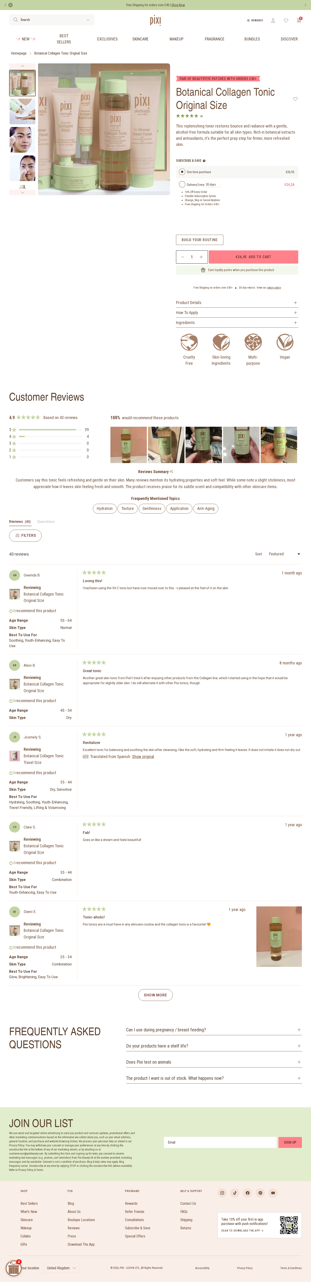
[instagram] (222, 1192)
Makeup (177, 39)
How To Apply (187, 312)
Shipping (186, 1220)
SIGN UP (290, 1142)
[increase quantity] (201, 257)
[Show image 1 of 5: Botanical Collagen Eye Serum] (22, 83)
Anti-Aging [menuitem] (205, 508)
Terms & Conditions (291, 1268)
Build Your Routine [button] (199, 240)
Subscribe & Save (137, 1228)
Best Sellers (64, 38)
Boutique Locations (81, 1220)
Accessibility (202, 1268)
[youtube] (273, 1192)
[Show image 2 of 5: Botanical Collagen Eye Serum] (22, 111)
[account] (273, 20)
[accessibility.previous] (5, 5)
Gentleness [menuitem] (152, 508)
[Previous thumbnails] (22, 66)
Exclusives (107, 39)
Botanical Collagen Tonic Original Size (60, 53)
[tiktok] (234, 1192)
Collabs (25, 1236)
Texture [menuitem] (127, 508)
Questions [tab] (46, 522)
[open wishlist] (286, 20)
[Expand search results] (88, 20)
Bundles (252, 39)
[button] (49, 430)
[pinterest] (260, 1192)
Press (72, 1236)
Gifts (23, 1244)
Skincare (140, 39)
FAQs (184, 1212)
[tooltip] (171, 472)
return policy (274, 287)
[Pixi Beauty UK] (155, 20)
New (26, 39)
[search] (15, 19)
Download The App (81, 1244)
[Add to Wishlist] (295, 99)
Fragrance (214, 39)
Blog (71, 1203)
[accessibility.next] (305, 5)
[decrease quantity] (182, 257)
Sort (259, 554)
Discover (289, 39)
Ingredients (185, 322)
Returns (185, 1228)
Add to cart (253, 256)
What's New (28, 1212)
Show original (143, 757)
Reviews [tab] (20, 522)
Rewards (257, 20)
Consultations (134, 1220)
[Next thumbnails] (22, 192)
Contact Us (188, 1203)
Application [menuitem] (179, 508)
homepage (19, 53)
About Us (74, 1212)
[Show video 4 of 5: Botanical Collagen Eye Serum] (22, 168)
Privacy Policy (244, 1268)
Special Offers (135, 1236)
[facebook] (247, 1192)
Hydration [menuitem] (105, 508)
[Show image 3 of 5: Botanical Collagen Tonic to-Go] (22, 140)
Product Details (188, 302)
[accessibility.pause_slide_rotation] (10, 5)
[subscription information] (204, 160)
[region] (204, 445)
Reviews (74, 1228)
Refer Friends (134, 1212)
